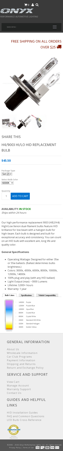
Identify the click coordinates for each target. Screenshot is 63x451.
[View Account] (32, 5)
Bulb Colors (9, 295)
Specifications (26, 295)
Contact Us (14, 393)
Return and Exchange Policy (25, 367)
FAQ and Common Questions (25, 416)
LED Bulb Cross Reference (24, 420)
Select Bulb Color (10, 179)
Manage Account (18, 385)
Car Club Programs (19, 356)
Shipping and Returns (21, 364)
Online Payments (14, 437)
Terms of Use (28, 448)
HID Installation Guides (22, 412)
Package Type (8, 170)
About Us (13, 349)
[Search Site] (37, 5)
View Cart (13, 382)
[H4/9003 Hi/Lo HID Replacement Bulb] (31, 83)
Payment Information (21, 360)
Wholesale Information (22, 353)
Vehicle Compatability (47, 295)
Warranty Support (19, 389)
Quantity (6, 191)
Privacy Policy (15, 448)
